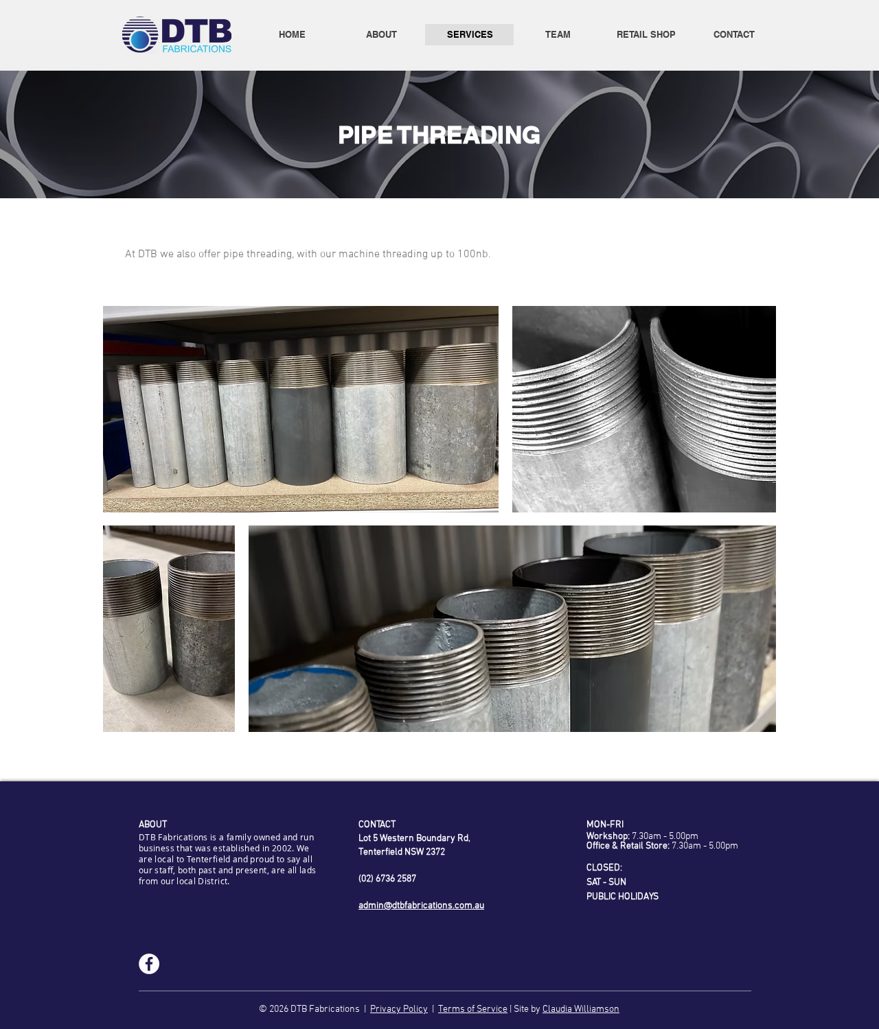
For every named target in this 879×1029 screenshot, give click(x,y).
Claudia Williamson (581, 1009)
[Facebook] (149, 964)
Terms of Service (472, 1009)
